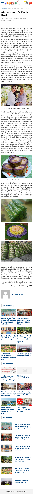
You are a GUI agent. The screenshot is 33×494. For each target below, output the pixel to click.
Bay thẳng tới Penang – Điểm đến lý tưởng (24, 409)
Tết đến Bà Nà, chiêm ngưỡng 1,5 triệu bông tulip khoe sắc (22, 470)
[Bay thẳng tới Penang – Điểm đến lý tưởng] (24, 402)
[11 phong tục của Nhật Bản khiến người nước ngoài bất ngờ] (8, 370)
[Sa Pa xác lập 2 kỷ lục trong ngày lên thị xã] (24, 348)
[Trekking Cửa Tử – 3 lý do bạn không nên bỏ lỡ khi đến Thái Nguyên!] (24, 330)
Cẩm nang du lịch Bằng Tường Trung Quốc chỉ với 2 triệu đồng (22, 437)
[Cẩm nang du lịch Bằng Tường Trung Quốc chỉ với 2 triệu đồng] (24, 312)
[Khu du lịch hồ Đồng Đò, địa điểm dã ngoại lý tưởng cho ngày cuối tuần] (8, 312)
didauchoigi (17, 294)
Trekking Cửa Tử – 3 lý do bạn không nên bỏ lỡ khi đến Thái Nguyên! (23, 459)
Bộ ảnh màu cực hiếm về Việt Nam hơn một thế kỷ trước (8, 394)
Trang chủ (4, 9)
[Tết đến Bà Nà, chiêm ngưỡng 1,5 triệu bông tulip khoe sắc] (8, 348)
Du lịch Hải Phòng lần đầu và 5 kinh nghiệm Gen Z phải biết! (8, 338)
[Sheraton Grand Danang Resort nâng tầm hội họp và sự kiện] (8, 402)
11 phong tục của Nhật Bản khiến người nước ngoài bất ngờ (8, 378)
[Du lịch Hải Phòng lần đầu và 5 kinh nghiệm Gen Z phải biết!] (8, 330)
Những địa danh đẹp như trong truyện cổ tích (24, 394)
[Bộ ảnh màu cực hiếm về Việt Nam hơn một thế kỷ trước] (8, 386)
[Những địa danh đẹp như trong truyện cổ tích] (24, 386)
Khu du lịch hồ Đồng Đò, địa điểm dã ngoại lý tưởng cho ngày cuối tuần (23, 426)
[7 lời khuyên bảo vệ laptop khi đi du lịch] (24, 370)
